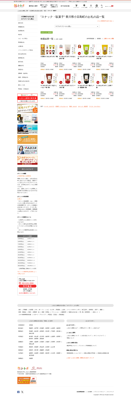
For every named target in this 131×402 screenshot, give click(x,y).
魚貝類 (31, 309)
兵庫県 (53, 341)
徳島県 (31, 350)
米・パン (41, 309)
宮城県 (42, 328)
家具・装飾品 (22, 312)
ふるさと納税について (73, 335)
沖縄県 (31, 358)
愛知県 (42, 338)
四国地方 (43, 69)
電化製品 (61, 314)
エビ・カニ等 (50, 309)
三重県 (31, 341)
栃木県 (36, 331)
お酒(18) (20, 46)
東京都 (58, 331)
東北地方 (20, 328)
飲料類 (91, 309)
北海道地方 (21, 325)
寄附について (70, 338)
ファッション (55, 312)
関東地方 (20, 331)
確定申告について (72, 345)
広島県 (47, 347)
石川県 (42, 336)
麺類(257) (21, 65)
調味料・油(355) (23, 73)
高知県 (47, 350)
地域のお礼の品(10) (23, 81)
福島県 (58, 328)
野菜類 (58, 309)
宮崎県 (58, 353)
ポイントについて (99, 335)
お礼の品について (87, 335)
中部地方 (20, 336)
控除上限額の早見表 (89, 353)
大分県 (53, 353)
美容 (29, 312)
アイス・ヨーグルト (94, 106)
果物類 (25, 309)
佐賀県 (36, 353)
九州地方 (20, 353)
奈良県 (58, 341)
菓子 (45, 10)
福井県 (47, 336)
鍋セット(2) (21, 85)
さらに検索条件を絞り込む (104, 21)
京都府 (42, 341)
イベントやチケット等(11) (25, 50)
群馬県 (42, 331)
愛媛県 (42, 350)
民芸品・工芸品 (52, 314)
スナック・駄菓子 (83, 106)
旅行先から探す (33, 6)
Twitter (22, 392)
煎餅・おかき (73, 106)
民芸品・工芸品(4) (23, 89)
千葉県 (53, 331)
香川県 (47, 69)
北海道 (31, 325)
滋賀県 (36, 341)
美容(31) (20, 69)
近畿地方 (20, 341)
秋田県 (47, 328)
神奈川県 (31, 333)
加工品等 (84, 309)
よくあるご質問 (84, 6)
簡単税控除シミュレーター (74, 353)
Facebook (18, 392)
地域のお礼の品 (73, 312)
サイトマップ (110, 391)
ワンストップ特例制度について (88, 345)
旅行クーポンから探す (44, 6)
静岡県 (36, 338)
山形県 (53, 328)
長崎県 (42, 353)
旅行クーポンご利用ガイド (54, 6)
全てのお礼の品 (65, 6)
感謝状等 (63, 312)
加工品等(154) (22, 54)
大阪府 (47, 341)
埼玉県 (47, 331)
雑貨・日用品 (45, 312)
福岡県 (31, 353)
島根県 (36, 347)
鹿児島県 (31, 355)
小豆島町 (79, 16)
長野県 (58, 336)
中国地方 (20, 347)
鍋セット (95, 312)
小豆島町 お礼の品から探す (36, 10)
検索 (102, 6)
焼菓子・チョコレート (62, 106)
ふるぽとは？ (96, 328)
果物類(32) (21, 27)
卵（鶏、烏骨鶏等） (85, 312)
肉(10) (20, 34)
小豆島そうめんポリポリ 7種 (49, 56)
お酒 (63, 309)
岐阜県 (31, 338)
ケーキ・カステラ (49, 106)
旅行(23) (20, 23)
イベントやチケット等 (73, 309)
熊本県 (47, 353)
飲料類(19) (21, 58)
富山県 (36, 336)
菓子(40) (20, 61)
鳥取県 (31, 347)
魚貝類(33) (21, 30)
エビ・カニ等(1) (22, 38)
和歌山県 (31, 344)
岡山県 (42, 347)
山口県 (53, 347)
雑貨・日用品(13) (23, 77)
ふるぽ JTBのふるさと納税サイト (19, 6)
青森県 (31, 328)
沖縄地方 (20, 358)
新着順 (99, 38)
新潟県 (31, 336)
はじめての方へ (76, 6)
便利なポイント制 (85, 328)
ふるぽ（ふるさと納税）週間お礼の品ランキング (80, 358)
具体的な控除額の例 (103, 353)
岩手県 (36, 328)
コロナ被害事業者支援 (25, 314)
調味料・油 (36, 312)
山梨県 (53, 336)
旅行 (20, 309)
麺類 (101, 309)
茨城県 (31, 331)
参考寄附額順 (90, 38)
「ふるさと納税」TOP (22, 10)
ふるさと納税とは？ (72, 328)
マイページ (91, 6)
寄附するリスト (96, 6)
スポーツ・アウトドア (39, 314)
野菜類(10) (21, 42)
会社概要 (90, 391)
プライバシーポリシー (99, 391)
